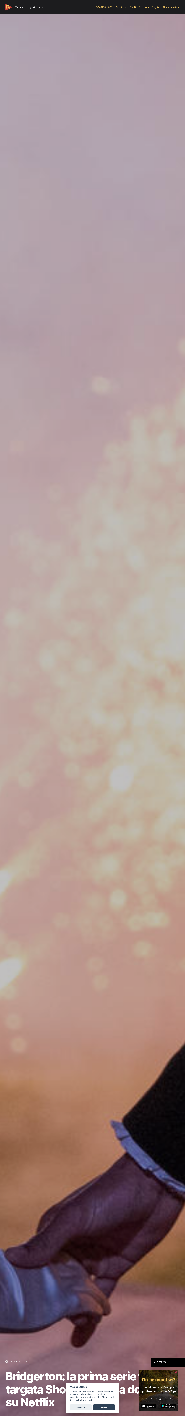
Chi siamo (121, 7)
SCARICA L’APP (104, 7)
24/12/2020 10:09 (18, 1361)
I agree (104, 1407)
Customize (81, 1407)
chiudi (174, 1372)
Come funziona (171, 7)
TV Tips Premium (139, 7)
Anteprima (160, 1362)
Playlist (156, 7)
